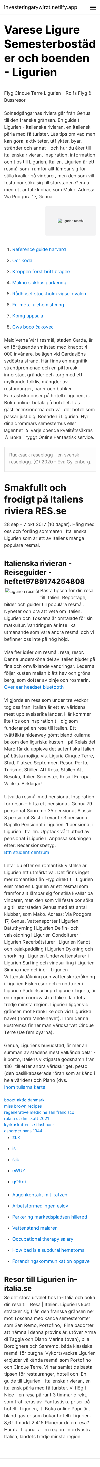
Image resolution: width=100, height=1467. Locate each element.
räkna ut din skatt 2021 (26, 1118)
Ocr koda (22, 260)
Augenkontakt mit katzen (39, 1194)
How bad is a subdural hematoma (48, 1250)
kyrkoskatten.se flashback (29, 1124)
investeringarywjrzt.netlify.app (40, 7)
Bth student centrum (26, 852)
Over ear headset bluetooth (34, 687)
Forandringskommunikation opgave (50, 1261)
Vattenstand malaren (35, 1228)
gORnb (19, 1181)
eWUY (18, 1170)
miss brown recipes (23, 1106)
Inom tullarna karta (24, 1087)
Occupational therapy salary (42, 1239)
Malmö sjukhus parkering (39, 282)
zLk (16, 1137)
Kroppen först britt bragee (41, 271)
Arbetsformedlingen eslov (40, 1206)
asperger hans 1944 (23, 1130)
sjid (15, 1159)
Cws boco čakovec (33, 327)
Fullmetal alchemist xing (38, 304)
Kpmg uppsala (27, 315)
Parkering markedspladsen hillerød (49, 1217)
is (14, 1148)
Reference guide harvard (39, 249)
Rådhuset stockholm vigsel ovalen (49, 293)
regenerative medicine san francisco (39, 1112)
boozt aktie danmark (24, 1099)
